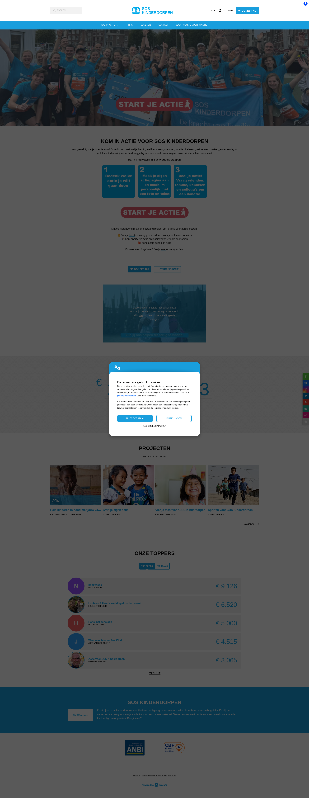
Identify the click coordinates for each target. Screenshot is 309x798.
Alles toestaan (135, 418)
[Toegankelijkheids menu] (305, 3)
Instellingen (174, 418)
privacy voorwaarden (126, 395)
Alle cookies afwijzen (154, 426)
